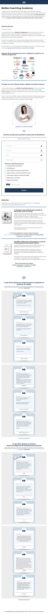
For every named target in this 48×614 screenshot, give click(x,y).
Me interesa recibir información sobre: (14, 163)
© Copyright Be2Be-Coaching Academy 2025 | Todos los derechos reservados (24, 611)
